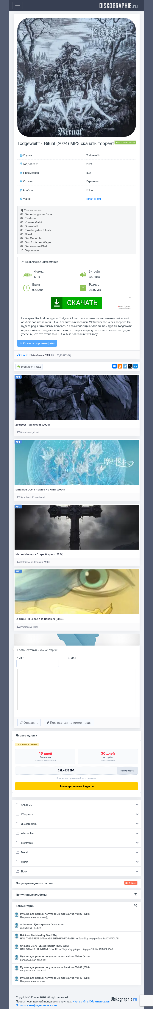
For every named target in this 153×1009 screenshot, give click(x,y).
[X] (130, 366)
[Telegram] (125, 366)
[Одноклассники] (120, 366)
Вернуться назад (30, 366)
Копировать (127, 770)
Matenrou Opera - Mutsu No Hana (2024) (40, 489)
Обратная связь (99, 1001)
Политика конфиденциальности (36, 1005)
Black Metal (93, 199)
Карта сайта (80, 1001)
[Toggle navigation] (17, 5)
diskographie (118, 6)
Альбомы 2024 (41, 355)
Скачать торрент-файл (38, 343)
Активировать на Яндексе (77, 786)
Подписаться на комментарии (70, 722)
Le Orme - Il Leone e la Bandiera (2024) (39, 619)
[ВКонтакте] (114, 366)
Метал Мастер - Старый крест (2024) (39, 554)
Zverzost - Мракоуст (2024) (32, 424)
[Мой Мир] (135, 366)
